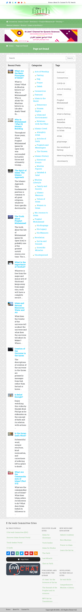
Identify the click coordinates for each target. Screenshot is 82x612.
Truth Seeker (47, 543)
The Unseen (42, 151)
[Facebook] (10, 2)
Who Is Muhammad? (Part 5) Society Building (20, 124)
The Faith (46, 553)
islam (59, 94)
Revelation (34, 22)
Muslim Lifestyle (12, 25)
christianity (62, 161)
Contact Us (64, 2)
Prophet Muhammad (46, 22)
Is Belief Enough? (19, 395)
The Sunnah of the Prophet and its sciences (49, 590)
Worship (59, 22)
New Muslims (65, 540)
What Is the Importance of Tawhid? (20, 264)
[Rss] (25, 2)
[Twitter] (16, 2)
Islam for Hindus (49, 548)
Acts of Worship (42, 71)
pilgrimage (62, 141)
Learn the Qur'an (66, 550)
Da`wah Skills (65, 579)
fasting (60, 108)
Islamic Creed (23, 22)
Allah (59, 136)
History (23, 25)
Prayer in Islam (66, 545)
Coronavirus (12, 22)
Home (50, 2)
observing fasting (65, 155)
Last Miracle (47, 558)
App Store (24, 559)
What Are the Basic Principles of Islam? (19, 74)
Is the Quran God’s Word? (20, 434)
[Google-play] (22, 2)
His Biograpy (42, 225)
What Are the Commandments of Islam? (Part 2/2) (20, 478)
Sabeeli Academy (67, 535)
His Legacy (42, 229)
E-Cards (10, 548)
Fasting (40, 75)
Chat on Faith (47, 563)
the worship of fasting (63, 148)
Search (73, 2)
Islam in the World (35, 25)
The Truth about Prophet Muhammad (20, 219)
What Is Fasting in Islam (64, 129)
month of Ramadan (61, 120)
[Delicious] (7, 2)
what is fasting (63, 114)
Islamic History (42, 156)
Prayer (40, 82)
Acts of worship (64, 89)
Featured (38, 94)
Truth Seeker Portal (14, 543)
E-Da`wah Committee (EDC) (17, 532)
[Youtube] (19, 2)
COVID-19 (61, 83)
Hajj (38, 79)
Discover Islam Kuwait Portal (18, 537)
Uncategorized (41, 255)
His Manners (42, 233)
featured (60, 72)
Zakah (39, 86)
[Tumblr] (13, 2)
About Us (56, 2)
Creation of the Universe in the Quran (20, 352)
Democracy (42, 105)
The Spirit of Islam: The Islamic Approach (20, 173)
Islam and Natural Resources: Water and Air (19, 307)
